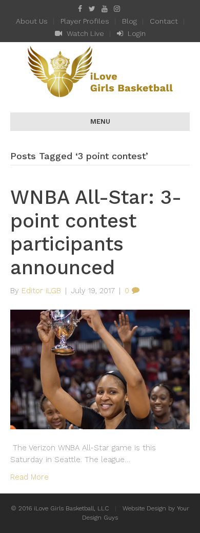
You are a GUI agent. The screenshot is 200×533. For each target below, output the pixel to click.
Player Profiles (85, 21)
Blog (129, 21)
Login (136, 33)
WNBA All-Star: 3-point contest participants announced (96, 232)
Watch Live (84, 33)
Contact (164, 21)
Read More (29, 477)
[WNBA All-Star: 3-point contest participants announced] (100, 368)
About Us (32, 21)
